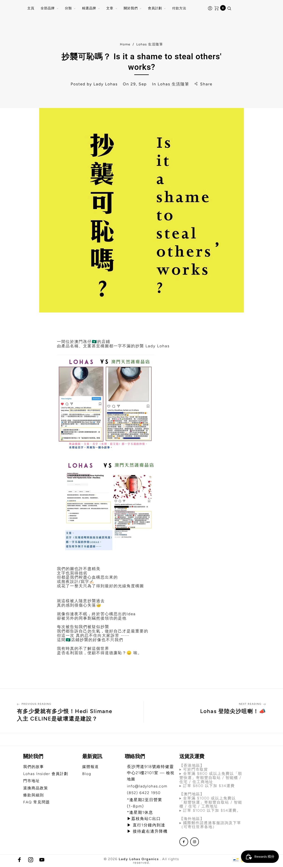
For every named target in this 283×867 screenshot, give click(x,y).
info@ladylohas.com (147, 786)
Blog (86, 773)
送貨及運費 (191, 756)
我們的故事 (33, 766)
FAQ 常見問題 (36, 802)
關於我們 (131, 8)
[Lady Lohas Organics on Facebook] (183, 841)
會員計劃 (155, 8)
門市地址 (31, 781)
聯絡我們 (135, 756)
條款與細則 (33, 795)
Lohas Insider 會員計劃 (45, 773)
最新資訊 (92, 756)
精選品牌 (89, 8)
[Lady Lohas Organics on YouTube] (41, 859)
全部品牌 (48, 8)
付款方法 (179, 8)
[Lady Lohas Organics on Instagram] (194, 841)
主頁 (30, 8)
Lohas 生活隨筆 (173, 84)
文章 (109, 8)
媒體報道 (90, 766)
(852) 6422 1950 (144, 793)
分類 (68, 8)
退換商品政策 (35, 788)
